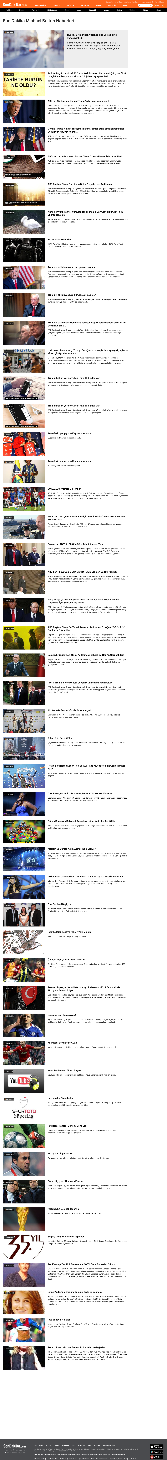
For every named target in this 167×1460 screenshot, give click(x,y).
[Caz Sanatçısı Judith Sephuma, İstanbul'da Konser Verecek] (24, 804)
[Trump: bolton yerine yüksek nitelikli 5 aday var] (24, 389)
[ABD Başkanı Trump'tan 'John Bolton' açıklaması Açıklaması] (24, 195)
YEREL (125, 5)
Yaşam (106, 10)
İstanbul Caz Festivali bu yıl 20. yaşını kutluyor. (68, 936)
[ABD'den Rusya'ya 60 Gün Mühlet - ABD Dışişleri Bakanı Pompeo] (24, 582)
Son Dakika (38, 1445)
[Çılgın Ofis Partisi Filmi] (24, 749)
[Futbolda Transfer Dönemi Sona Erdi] (24, 1136)
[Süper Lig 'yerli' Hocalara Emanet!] (24, 1192)
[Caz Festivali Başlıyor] (24, 915)
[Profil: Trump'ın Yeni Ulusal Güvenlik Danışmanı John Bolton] (24, 693)
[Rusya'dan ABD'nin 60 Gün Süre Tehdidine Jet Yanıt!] (24, 555)
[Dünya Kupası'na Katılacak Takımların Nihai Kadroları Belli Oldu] (24, 832)
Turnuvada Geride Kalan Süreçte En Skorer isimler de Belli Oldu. (75, 1213)
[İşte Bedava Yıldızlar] (24, 1330)
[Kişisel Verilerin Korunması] (99, 1459)
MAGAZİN (111, 5)
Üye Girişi (158, 5)
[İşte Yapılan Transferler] (24, 1109)
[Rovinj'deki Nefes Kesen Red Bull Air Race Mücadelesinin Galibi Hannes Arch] (24, 776)
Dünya (56, 1445)
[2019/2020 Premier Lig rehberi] (24, 499)
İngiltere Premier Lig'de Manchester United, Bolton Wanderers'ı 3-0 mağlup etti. (82, 1047)
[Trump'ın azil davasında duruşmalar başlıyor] (24, 305)
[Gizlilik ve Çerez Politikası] (68, 1459)
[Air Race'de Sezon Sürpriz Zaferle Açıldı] (24, 721)
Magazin (81, 1445)
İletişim (20, 1453)
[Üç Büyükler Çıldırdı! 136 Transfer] (24, 970)
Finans (21, 10)
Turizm (132, 10)
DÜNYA (70, 5)
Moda (79, 10)
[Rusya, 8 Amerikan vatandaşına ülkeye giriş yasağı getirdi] (33, 49)
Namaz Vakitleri (109, 1445)
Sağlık (119, 10)
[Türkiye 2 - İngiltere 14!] (24, 1164)
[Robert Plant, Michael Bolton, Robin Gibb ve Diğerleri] (24, 1358)
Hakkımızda (7, 1453)
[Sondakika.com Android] (156, 1452)
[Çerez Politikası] (84, 1459)
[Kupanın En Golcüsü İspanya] (24, 1219)
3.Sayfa (158, 10)
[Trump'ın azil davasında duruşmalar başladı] (24, 278)
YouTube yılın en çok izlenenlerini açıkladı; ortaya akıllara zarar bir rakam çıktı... (82, 1075)
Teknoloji (35, 10)
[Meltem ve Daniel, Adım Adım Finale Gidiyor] (24, 859)
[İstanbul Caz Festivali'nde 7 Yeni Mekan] (24, 942)
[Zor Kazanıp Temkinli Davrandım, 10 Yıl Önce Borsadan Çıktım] (24, 1275)
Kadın (67, 10)
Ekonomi (65, 1445)
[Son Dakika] (15, 5)
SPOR (98, 5)
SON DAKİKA (40, 5)
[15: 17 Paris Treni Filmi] (24, 250)
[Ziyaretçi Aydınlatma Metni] (119, 1459)
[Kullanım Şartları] (40, 1459)
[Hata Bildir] (133, 1459)
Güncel (48, 1445)
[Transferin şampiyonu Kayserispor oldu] (24, 444)
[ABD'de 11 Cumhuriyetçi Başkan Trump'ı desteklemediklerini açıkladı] (24, 167)
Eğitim (145, 10)
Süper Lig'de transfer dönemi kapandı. (64, 438)
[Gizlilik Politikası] (52, 1459)
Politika (8, 10)
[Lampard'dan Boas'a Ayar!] (24, 1026)
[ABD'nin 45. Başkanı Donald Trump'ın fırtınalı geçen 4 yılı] (24, 112)
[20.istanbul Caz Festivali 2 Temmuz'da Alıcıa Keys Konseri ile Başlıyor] (24, 887)
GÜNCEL (57, 5)
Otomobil (92, 10)
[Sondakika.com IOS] (156, 1446)
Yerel (89, 1445)
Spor (73, 1445)
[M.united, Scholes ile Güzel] (24, 1053)
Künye (25, 1453)
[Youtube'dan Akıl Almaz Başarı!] (24, 1081)
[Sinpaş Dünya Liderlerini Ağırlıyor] (24, 1247)
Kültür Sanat (52, 10)
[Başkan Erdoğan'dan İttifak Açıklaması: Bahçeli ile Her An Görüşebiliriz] (24, 665)
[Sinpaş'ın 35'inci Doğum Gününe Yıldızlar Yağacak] (24, 1303)
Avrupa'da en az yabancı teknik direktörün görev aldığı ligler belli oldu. (78, 1158)
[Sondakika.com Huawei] (156, 1457)
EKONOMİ (85, 5)
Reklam (14, 1453)
